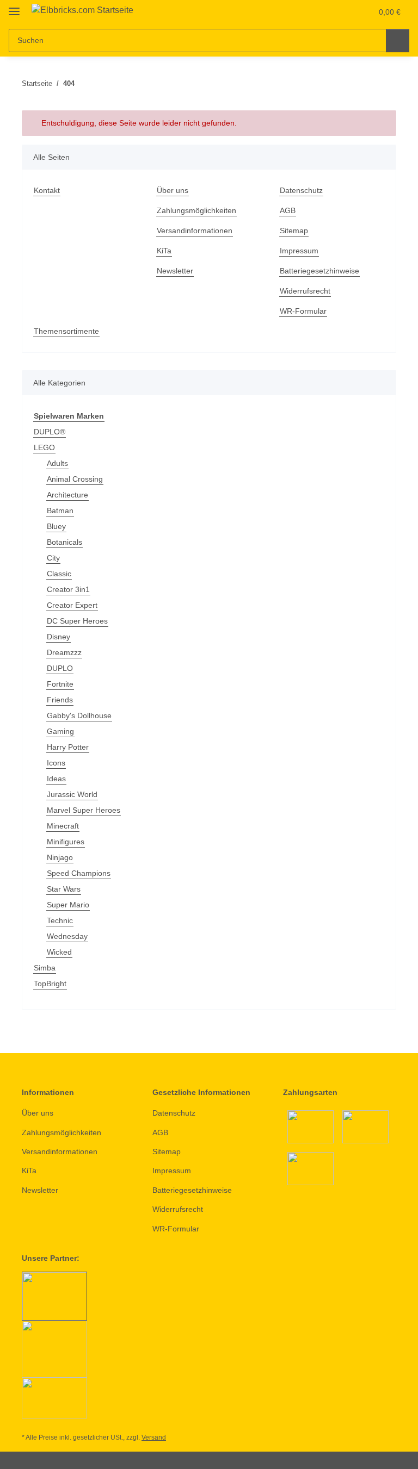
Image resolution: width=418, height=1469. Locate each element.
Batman (60, 510)
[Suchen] (397, 40)
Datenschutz (301, 190)
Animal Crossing (75, 479)
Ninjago (60, 857)
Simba (45, 967)
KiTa (164, 250)
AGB (288, 210)
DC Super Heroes (77, 621)
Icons (56, 762)
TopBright (50, 983)
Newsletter (175, 270)
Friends (60, 699)
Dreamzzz (64, 652)
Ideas (56, 778)
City (53, 557)
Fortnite (60, 684)
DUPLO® (49, 431)
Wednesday (67, 936)
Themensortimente (66, 331)
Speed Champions (78, 873)
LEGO (44, 447)
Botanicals (64, 542)
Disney (58, 636)
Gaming (60, 731)
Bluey (56, 526)
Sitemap (294, 230)
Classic (59, 573)
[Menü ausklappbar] (14, 7)
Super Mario (68, 904)
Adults (57, 463)
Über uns (172, 190)
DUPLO (60, 668)
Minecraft (63, 825)
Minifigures (65, 841)
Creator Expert (72, 605)
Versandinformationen (194, 230)
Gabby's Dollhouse (79, 715)
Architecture (67, 494)
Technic (60, 920)
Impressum (299, 250)
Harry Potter (68, 747)
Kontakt (47, 190)
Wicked (59, 952)
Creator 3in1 (68, 589)
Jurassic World (72, 794)
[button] (321, 12)
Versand (154, 1437)
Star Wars (64, 889)
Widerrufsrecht (305, 291)
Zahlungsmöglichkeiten (196, 210)
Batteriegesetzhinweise (319, 270)
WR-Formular (303, 311)
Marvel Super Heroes (83, 810)
